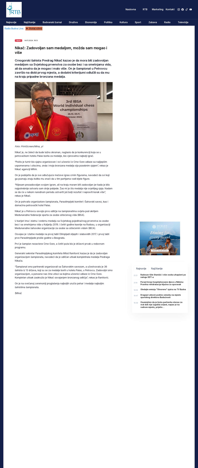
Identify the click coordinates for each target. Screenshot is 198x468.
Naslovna (131, 9)
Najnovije (11, 22)
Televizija (183, 22)
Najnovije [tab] (141, 268)
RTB (145, 9)
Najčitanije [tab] (157, 268)
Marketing (157, 9)
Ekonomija (91, 22)
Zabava (153, 22)
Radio (167, 22)
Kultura (124, 22)
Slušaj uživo (35, 28)
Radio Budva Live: (14, 28)
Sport (138, 22)
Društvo (73, 22)
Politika (108, 22)
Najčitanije (29, 22)
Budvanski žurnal (52, 22)
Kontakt (170, 9)
